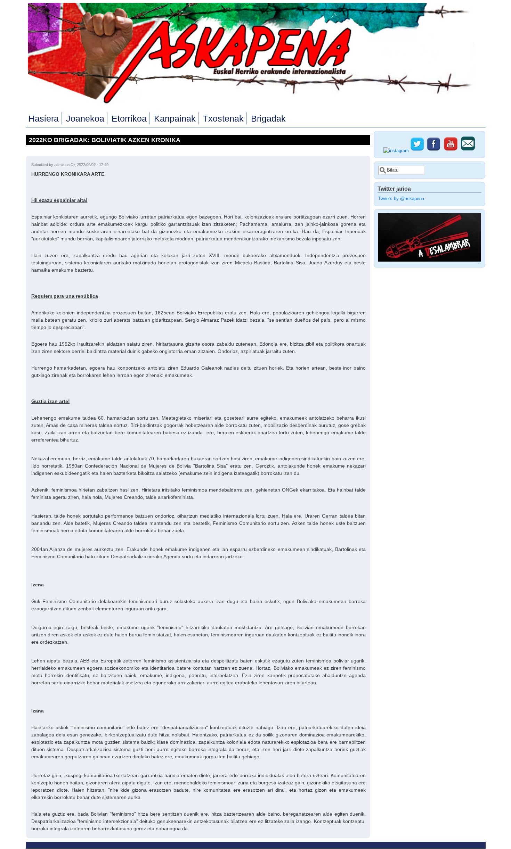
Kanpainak (175, 118)
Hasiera (44, 118)
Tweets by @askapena (401, 198)
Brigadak (268, 118)
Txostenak (223, 118)
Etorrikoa (129, 118)
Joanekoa (85, 118)
